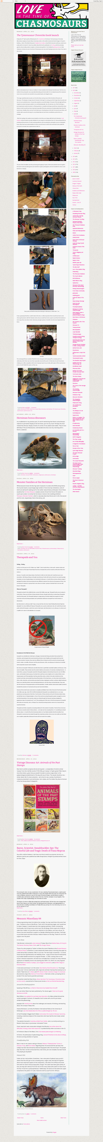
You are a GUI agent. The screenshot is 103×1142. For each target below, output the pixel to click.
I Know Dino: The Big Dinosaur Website (78, 216)
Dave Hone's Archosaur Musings (78, 240)
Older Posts (63, 1117)
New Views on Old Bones (79, 317)
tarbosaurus (48, 475)
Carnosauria (76, 458)
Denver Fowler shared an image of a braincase (52, 972)
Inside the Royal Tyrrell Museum (78, 243)
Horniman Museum (29, 492)
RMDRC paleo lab (77, 262)
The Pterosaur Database (79, 274)
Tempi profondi (76, 327)
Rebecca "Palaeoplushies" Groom (52, 1043)
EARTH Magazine (77, 437)
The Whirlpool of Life (78, 410)
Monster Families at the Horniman (35, 482)
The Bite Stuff (76, 267)
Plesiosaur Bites (77, 368)
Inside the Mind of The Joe (78, 298)
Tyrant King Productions (78, 264)
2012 (74, 164)
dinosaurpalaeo (76, 329)
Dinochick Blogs (77, 471)
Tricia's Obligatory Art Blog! (78, 253)
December (76, 92)
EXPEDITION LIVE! (77, 348)
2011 (74, 167)
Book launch (23, 409)
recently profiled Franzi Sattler (39, 1021)
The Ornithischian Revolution (77, 405)
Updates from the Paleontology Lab (77, 363)
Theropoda (75, 250)
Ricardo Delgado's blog (78, 483)
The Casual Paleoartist (78, 460)
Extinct (74, 233)
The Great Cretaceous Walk (78, 480)
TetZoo (74, 205)
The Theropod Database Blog (79, 225)
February (76, 150)
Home (42, 1117)
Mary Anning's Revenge (78, 301)
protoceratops (53, 548)
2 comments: (33, 407)
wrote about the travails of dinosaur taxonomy (52, 1014)
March (75, 148)
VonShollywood (76, 413)
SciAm (34, 945)
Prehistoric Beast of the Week (78, 247)
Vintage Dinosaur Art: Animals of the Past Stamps (79, 134)
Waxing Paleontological (78, 288)
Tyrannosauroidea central (79, 356)
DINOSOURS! (76, 237)
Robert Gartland (36, 840)
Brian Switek (31, 1045)
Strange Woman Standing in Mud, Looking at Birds (79, 345)
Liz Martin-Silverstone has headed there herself (43, 988)
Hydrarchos (75, 283)
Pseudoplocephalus (77, 306)
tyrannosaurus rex (28, 410)
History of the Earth (77, 186)
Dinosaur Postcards (77, 392)
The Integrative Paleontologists (76, 400)
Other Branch (76, 491)
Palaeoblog (75, 271)
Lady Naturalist (76, 332)
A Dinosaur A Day (77, 211)
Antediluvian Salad (77, 366)
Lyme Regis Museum (78, 450)
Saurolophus (20, 550)
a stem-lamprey (36, 943)
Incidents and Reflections (78, 190)
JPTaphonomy (76, 423)
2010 (74, 169)
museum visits (29, 475)
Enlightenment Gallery (40, 43)
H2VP (74, 475)
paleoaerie (75, 293)
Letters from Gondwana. (79, 235)
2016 (74, 90)
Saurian (74, 408)
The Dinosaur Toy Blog (78, 219)
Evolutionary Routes (77, 428)
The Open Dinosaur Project (77, 453)
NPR (38, 972)
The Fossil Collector (77, 276)
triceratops (53, 475)
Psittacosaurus (60, 548)
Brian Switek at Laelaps (29, 962)
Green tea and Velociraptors (76, 304)
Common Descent (76, 181)
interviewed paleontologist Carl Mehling (50, 1031)
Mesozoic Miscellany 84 (29, 918)
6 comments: (37, 911)
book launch (38, 35)
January (76, 153)
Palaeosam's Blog (77, 402)
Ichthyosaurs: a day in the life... (79, 353)
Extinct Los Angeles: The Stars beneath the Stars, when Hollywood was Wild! (79, 419)
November (77, 95)
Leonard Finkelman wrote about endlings (54, 1035)
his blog (53, 45)
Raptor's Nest (76, 260)
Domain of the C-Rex (78, 448)
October (76, 98)
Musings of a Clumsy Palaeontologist (78, 309)
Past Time (74, 197)
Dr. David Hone (41, 39)
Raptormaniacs (76, 258)
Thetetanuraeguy (77, 334)
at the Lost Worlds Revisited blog (55, 981)
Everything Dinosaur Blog (79, 213)
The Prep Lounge (77, 439)
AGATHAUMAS (76, 425)
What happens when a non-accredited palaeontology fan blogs (79, 314)
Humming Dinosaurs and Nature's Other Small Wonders (79, 341)
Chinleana (75, 319)
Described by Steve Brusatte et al (49, 968)
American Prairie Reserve (38, 974)
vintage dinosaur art (45, 840)
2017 (74, 87)
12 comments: (35, 755)
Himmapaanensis (77, 473)
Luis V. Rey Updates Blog (79, 269)
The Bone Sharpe (77, 376)
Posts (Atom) (26, 1124)
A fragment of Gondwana (79, 443)
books (28, 409)
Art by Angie (76, 456)
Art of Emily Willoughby (78, 441)
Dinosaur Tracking (77, 469)
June (75, 108)
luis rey (27, 548)
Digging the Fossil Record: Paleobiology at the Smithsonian (79, 380)
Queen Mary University (40, 409)
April (75, 114)
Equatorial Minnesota (78, 228)
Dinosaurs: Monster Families (25, 496)
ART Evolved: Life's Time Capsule (79, 322)
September (77, 100)
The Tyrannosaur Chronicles (59, 409)
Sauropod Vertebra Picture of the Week (77, 222)
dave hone (32, 409)
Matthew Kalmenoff (28, 840)
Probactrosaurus (46, 548)
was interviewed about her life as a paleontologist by (40, 1011)
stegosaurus (41, 475)
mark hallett (32, 548)
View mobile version (42, 1120)
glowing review (56, 47)
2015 (74, 156)
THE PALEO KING (77, 374)
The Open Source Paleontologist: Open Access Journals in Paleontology (78, 464)
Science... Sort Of (76, 202)
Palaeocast (75, 195)
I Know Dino (75, 188)
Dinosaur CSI (76, 325)
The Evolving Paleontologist (76, 389)
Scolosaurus (35, 475)
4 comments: (37, 473)
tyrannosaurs (20, 410)
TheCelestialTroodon (78, 358)
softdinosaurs (76, 255)
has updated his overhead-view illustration (36, 996)
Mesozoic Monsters (77, 397)
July (75, 106)
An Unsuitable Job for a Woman (78, 430)
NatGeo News (55, 943)
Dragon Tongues (76, 183)
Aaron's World (75, 178)
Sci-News (31, 972)
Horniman (23, 475)
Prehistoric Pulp (76, 394)
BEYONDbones (76, 278)
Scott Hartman (49, 409)
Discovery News (28, 945)
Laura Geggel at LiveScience (44, 962)
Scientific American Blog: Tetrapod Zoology (79, 337)
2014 (74, 159)
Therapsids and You (27, 557)
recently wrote (28, 1003)
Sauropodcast (75, 200)
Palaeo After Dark (76, 193)
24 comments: (37, 839)
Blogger (54, 1132)
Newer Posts (20, 1117)
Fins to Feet (75, 446)
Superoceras (76, 415)
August (76, 103)
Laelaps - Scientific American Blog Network (78, 486)
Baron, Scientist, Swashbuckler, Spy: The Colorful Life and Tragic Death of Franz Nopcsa (41, 849)
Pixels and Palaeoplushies (79, 230)
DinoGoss (75, 383)
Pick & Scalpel (76, 478)
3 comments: (37, 547)
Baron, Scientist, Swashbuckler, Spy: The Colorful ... (79, 140)
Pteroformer (76, 350)
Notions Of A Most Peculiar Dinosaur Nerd (78, 371)
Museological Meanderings (76, 434)
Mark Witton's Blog (77, 280)
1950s (22, 840)
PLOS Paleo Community (78, 291)
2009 (74, 172)
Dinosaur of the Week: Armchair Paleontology (78, 285)
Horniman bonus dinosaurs (31, 418)
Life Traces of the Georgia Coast (79, 386)
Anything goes (76, 295)
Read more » (20, 470)
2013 (74, 161)
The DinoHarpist (77, 489)
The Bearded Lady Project (79, 360)
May (75, 111)
